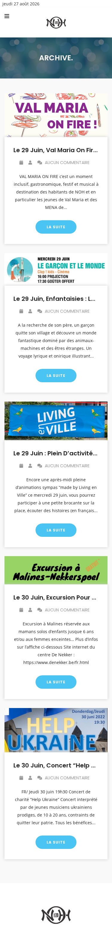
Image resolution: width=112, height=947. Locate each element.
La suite (56, 226)
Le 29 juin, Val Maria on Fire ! (57, 150)
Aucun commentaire (67, 163)
